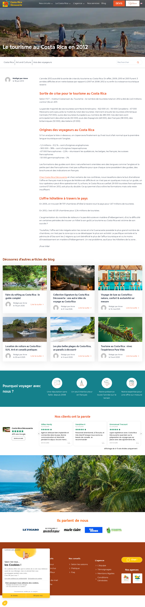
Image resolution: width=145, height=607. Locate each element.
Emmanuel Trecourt (118, 424)
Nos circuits (44, 3)
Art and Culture (23, 62)
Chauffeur (50, 572)
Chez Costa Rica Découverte (53, 177)
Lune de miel (51, 580)
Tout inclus (50, 568)
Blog (103, 3)
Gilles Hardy (46, 424)
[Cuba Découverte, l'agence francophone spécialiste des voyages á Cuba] (137, 578)
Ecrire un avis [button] (18, 438)
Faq (73, 572)
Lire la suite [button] (45, 443)
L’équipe (102, 565)
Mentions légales (106, 573)
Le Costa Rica (61, 3)
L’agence (77, 3)
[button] (141, 433)
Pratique (75, 568)
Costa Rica (9, 62)
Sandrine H (80, 424)
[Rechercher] (138, 62)
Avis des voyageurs (42, 62)
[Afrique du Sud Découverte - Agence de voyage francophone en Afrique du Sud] (126, 578)
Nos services (93, 3)
